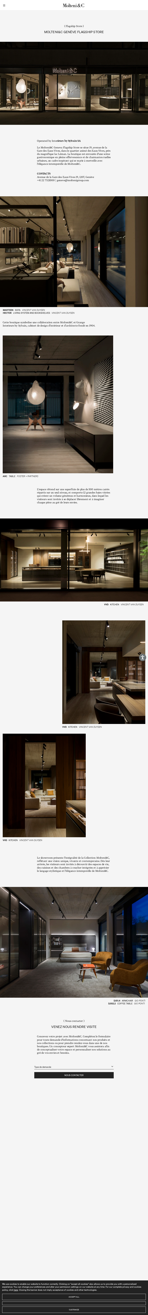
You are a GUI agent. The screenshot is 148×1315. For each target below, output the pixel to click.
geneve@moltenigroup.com (73, 180)
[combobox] (74, 1065)
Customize (74, 1309)
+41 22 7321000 (46, 180)
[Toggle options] (112, 1066)
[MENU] (5, 5)
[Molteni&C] (74, 5)
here (16, 1290)
